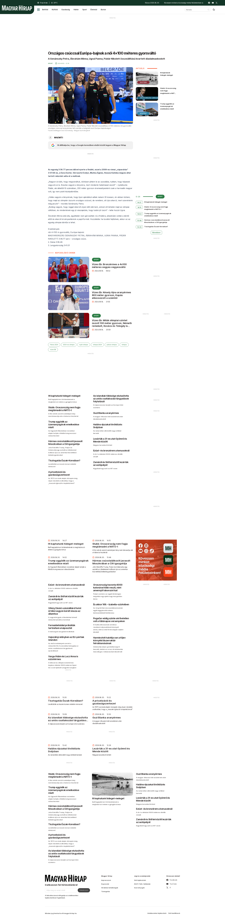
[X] (217, 3)
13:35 (139, 227)
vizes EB (53, 349)
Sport (84, 10)
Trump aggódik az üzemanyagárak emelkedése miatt (167, 106)
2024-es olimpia (68, 345)
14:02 (139, 214)
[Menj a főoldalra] (17, 7)
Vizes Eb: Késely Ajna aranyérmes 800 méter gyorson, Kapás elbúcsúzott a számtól (111, 295)
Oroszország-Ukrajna (149, 98)
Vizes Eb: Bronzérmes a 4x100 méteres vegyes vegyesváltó (109, 266)
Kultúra (143, 82)
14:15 (139, 207)
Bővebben (156, 233)
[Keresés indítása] (208, 10)
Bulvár (103, 10)
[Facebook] (209, 3)
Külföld (55, 10)
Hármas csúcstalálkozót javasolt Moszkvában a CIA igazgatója (156, 221)
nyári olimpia (83, 345)
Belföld (45, 10)
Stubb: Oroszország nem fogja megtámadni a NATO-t (168, 92)
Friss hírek (44, 3)
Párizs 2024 (54, 345)
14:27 (139, 202)
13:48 (139, 220)
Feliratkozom (84, 890)
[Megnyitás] (38, 9)
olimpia (124, 345)
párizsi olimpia (112, 345)
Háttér (76, 10)
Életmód (93, 10)
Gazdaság (65, 10)
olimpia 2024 (97, 345)
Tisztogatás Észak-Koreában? (156, 226)
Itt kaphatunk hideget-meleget (166, 74)
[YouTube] (213, 3)
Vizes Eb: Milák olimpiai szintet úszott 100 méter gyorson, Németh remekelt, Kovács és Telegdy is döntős (112, 324)
